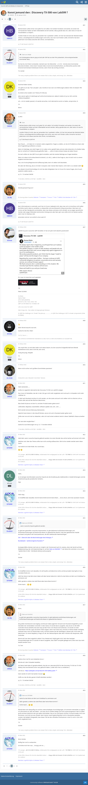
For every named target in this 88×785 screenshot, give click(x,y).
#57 (84, 605)
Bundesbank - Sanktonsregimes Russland (30, 541)
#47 (84, 227)
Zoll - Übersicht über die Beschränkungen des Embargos (34, 537)
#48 (84, 320)
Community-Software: (44, 782)
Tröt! (55, 197)
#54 (84, 491)
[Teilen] (85, 19)
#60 (84, 735)
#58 (84, 655)
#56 (84, 567)
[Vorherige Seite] (2, 19)
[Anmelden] (81, 2)
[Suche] (77, 2)
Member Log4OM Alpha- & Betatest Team (30, 465)
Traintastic (43, 197)
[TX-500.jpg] (41, 254)
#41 (84, 25)
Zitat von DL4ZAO (27, 614)
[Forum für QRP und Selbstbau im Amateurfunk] (3, 2)
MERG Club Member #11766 (67, 197)
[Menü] (85, 2)
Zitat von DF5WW (27, 523)
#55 (84, 518)
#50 (84, 365)
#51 (84, 383)
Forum (50, 197)
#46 (84, 202)
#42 (84, 49)
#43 (84, 81)
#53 (84, 470)
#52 (84, 434)
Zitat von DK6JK (26, 54)
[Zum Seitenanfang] (85, 782)
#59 (84, 690)
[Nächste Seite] (14, 19)
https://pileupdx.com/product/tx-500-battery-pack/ (40, 670)
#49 (84, 344)
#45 (84, 184)
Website (36, 197)
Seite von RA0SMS (54, 549)
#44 (84, 113)
